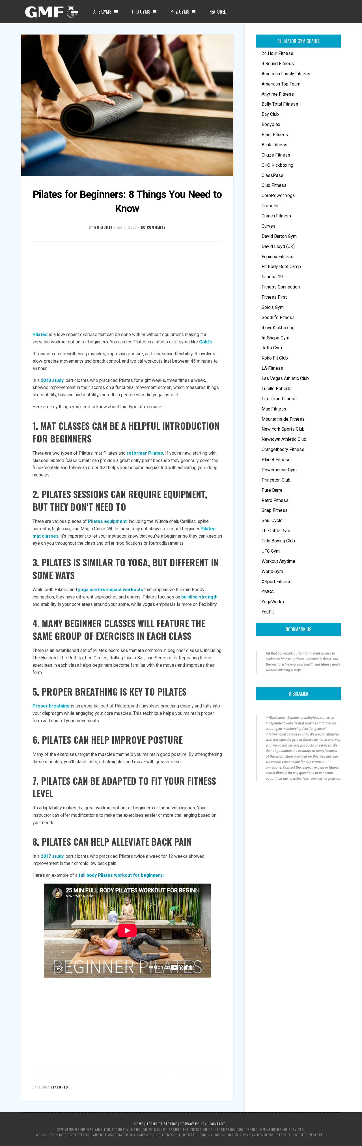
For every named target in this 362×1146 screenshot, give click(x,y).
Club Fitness (274, 185)
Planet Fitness (276, 459)
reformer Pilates (145, 453)
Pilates (40, 334)
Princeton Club (276, 480)
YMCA (268, 591)
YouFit (268, 612)
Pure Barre (272, 490)
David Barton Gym (279, 236)
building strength (199, 597)
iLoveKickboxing (278, 327)
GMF (51, 13)
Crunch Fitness (276, 216)
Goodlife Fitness (278, 317)
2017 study (52, 856)
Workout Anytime (278, 561)
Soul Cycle (272, 520)
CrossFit (270, 205)
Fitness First (274, 297)
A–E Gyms (102, 11)
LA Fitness (272, 368)
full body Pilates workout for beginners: (121, 875)
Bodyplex (271, 124)
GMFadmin (103, 227)
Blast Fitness (275, 134)
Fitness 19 (272, 276)
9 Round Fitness (278, 63)
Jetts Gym (272, 347)
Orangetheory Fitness (283, 449)
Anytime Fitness (278, 94)
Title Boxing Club (278, 541)
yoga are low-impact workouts (110, 589)
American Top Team (281, 84)
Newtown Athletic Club (284, 439)
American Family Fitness (286, 73)
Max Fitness (274, 409)
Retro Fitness (275, 500)
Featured (218, 11)
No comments (153, 227)
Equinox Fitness (277, 256)
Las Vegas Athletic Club (285, 378)
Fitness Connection (281, 287)
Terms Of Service (161, 1123)
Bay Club (270, 114)
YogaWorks (273, 601)
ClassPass (272, 175)
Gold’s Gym (273, 307)
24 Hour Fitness (277, 53)
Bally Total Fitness (280, 104)
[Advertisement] (127, 286)
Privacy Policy (193, 1123)
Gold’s (205, 342)
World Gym (272, 571)
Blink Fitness (274, 144)
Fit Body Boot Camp (281, 266)
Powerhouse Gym (279, 469)
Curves (268, 226)
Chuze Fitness (276, 155)
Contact (217, 1123)
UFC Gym (271, 551)
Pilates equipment (107, 521)
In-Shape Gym (275, 338)
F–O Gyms (141, 11)
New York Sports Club (283, 429)
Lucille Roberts (277, 388)
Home (138, 1123)
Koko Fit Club (275, 358)
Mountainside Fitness (283, 419)
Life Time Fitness (279, 398)
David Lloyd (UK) (278, 246)
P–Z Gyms (180, 11)
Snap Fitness (275, 510)
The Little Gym (276, 530)
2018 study (52, 380)
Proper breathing (51, 706)
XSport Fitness (276, 581)
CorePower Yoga (278, 195)
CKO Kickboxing (277, 165)
